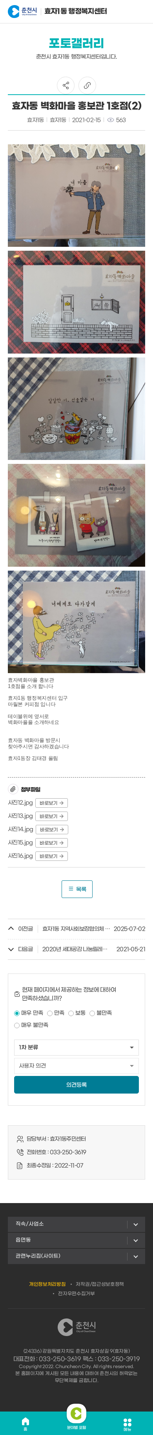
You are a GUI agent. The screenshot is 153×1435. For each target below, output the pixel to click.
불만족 (104, 1013)
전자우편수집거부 (76, 1294)
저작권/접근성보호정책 (100, 1284)
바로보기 (48, 803)
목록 (81, 889)
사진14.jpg (20, 829)
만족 (59, 1013)
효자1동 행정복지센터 (64, 11)
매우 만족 (32, 1013)
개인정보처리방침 (47, 1284)
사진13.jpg (20, 816)
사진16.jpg (20, 856)
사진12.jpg (20, 802)
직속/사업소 (30, 1224)
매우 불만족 (34, 1025)
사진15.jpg (20, 842)
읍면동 (23, 1240)
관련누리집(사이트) (38, 1256)
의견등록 (76, 1085)
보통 (80, 1013)
